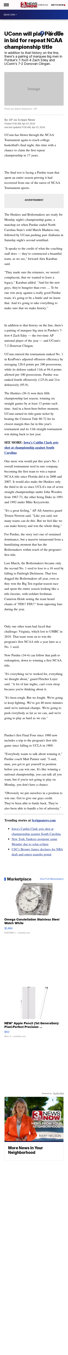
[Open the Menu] (6, 5)
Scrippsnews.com (44, 820)
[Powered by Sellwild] (58, 1093)
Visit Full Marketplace (52, 879)
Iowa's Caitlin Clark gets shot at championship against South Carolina (31, 447)
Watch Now (57, 5)
